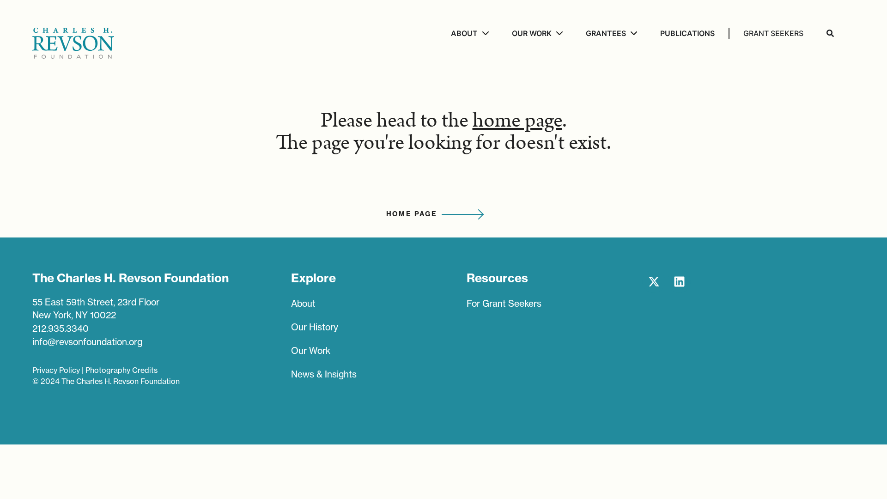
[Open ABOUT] (484, 33)
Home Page (411, 214)
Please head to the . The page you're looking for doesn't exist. (443, 132)
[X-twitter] (653, 281)
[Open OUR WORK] (558, 33)
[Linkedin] (679, 281)
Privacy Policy (56, 370)
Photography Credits (121, 370)
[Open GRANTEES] (632, 33)
